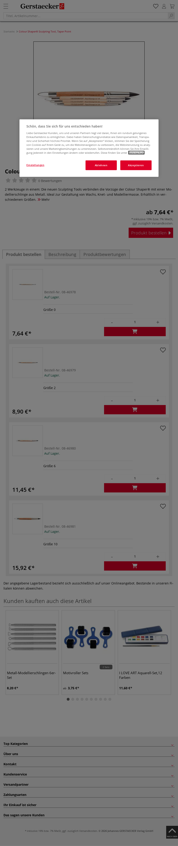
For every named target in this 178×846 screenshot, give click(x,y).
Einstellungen (35, 165)
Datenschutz (136, 152)
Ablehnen (101, 165)
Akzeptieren (136, 165)
